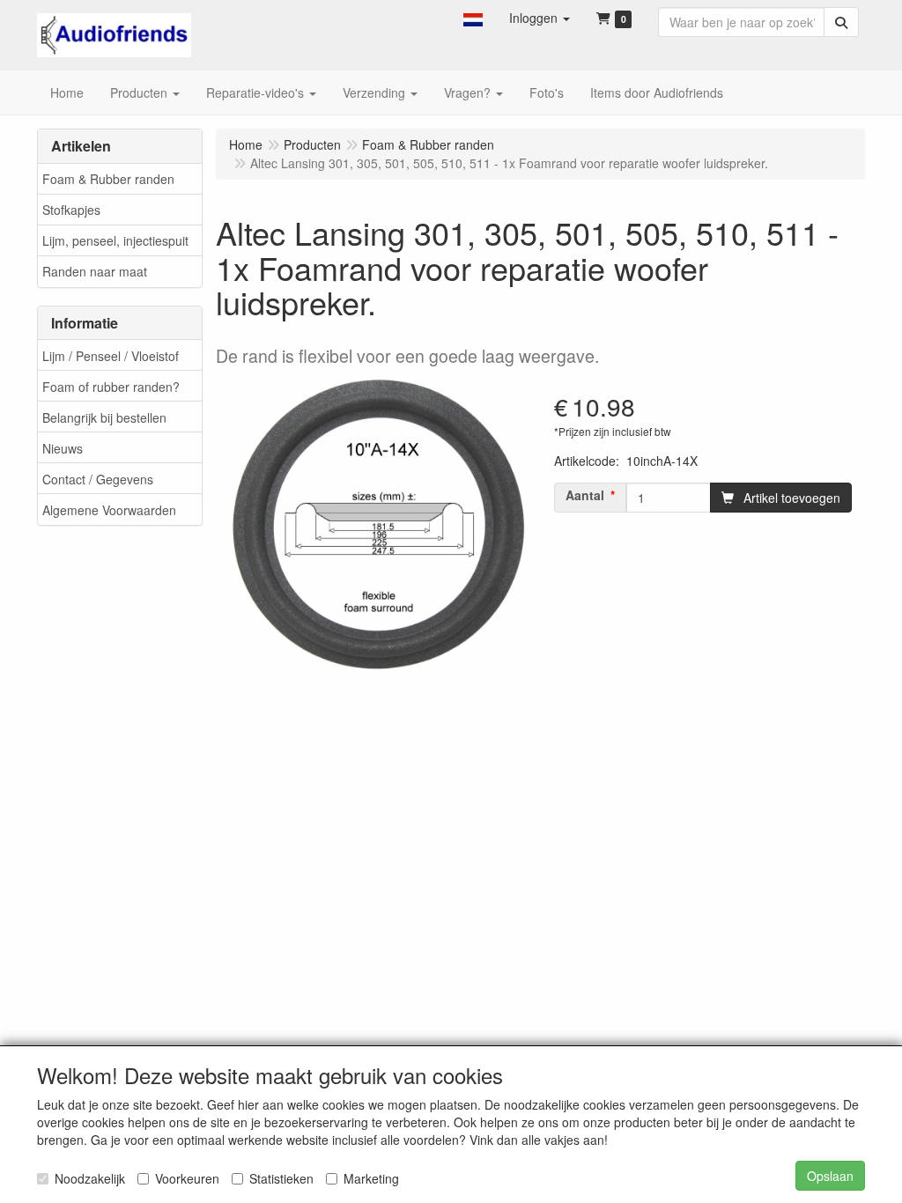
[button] (473, 17)
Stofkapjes (71, 209)
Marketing (371, 1178)
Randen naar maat (94, 271)
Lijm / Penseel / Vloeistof (110, 356)
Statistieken (281, 1178)
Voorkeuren (187, 1178)
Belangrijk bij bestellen (104, 417)
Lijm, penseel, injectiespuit (115, 240)
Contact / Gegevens (97, 479)
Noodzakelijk (90, 1178)
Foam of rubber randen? (111, 386)
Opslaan (830, 1176)
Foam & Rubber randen (108, 179)
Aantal (585, 495)
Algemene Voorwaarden (109, 510)
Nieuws (62, 448)
